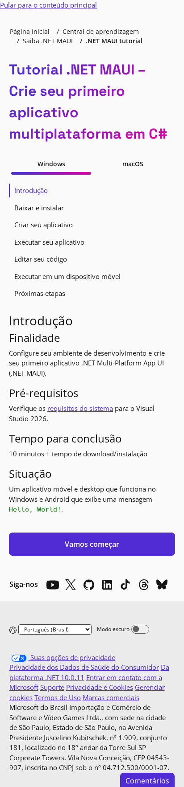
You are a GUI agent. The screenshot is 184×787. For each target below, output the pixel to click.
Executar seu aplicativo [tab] (49, 242)
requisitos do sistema (80, 408)
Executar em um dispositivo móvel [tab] (67, 276)
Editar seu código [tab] (40, 258)
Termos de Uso (57, 697)
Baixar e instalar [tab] (39, 207)
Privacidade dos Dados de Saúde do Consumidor (84, 667)
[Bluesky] (162, 584)
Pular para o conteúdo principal (48, 4)
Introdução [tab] (31, 190)
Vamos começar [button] (92, 544)
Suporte (52, 687)
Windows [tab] (51, 164)
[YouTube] (52, 584)
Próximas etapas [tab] (39, 293)
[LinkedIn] (107, 584)
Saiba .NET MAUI (48, 41)
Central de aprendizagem (101, 31)
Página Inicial (30, 31)
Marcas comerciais (111, 697)
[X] (70, 584)
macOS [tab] (132, 164)
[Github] (88, 584)
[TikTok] (125, 584)
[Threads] (143, 584)
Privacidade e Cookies (99, 687)
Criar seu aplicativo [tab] (43, 224)
